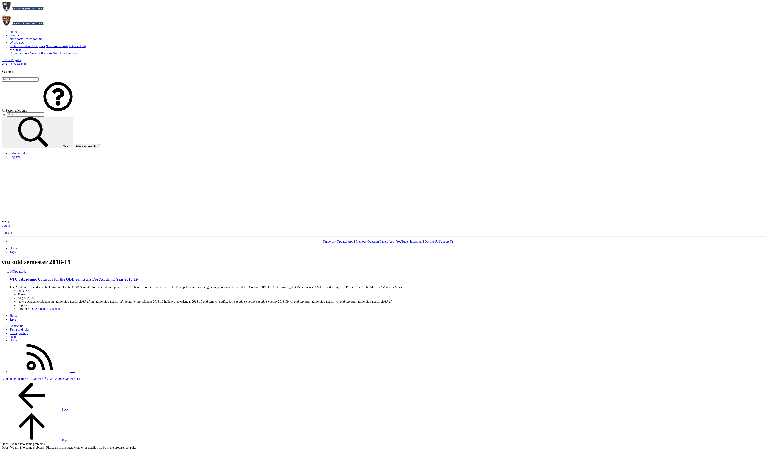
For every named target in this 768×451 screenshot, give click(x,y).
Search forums (33, 39)
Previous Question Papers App (375, 241)
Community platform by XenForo (42, 378)
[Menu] (3, 15)
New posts (16, 39)
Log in (6, 225)
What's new (17, 42)
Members (15, 49)
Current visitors (19, 53)
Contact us (16, 326)
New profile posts (57, 46)
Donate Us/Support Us (439, 241)
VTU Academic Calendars (44, 308)
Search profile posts (65, 53)
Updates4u (24, 290)
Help (13, 336)
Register (15, 157)
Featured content (20, 46)
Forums (14, 35)
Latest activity (77, 46)
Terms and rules (20, 329)
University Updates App (338, 241)
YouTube (402, 241)
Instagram (416, 241)
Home (13, 31)
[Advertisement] (384, 190)
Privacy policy (19, 333)
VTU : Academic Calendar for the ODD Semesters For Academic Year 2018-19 (74, 279)
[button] (58, 110)
